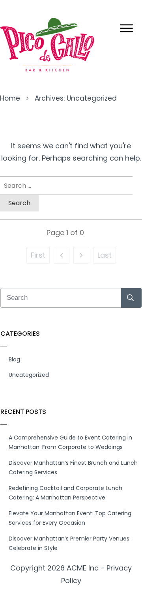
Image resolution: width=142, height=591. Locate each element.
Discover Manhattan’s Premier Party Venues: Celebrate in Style (70, 543)
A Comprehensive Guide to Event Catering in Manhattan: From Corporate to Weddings (70, 442)
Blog (14, 359)
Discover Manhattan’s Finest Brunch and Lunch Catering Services (73, 468)
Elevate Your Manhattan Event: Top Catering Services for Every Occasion (70, 518)
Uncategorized (29, 375)
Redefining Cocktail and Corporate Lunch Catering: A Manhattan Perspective (65, 493)
